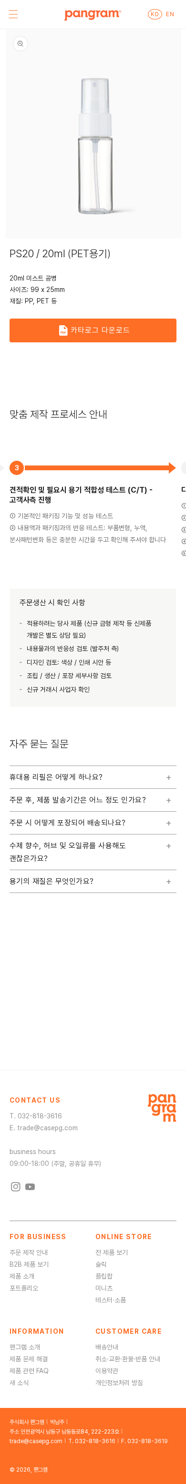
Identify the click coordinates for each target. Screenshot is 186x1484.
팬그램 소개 (25, 1347)
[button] (13, 14)
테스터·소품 (110, 1300)
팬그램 (40, 1469)
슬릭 (101, 1264)
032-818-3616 (40, 1116)
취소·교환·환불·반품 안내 (127, 1359)
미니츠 (104, 1288)
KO (155, 14)
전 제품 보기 (111, 1252)
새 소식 (19, 1383)
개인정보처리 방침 (119, 1383)
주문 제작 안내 (29, 1252)
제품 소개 (22, 1276)
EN (170, 14)
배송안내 (106, 1347)
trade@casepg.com (47, 1128)
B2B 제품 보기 (29, 1264)
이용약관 (106, 1371)
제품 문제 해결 (29, 1359)
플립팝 (104, 1276)
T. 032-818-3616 (91, 1441)
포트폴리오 (24, 1288)
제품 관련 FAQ (29, 1371)
